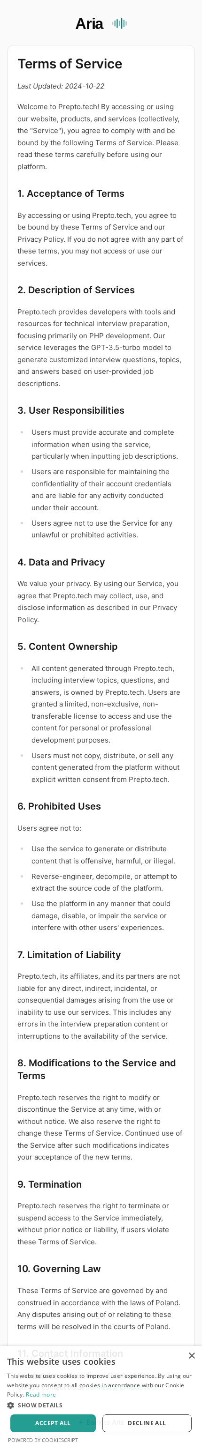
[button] (101, 1405)
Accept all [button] (52, 1423)
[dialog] (101, 1398)
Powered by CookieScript (43, 1439)
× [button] (191, 1356)
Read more (41, 1394)
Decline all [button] (147, 1423)
